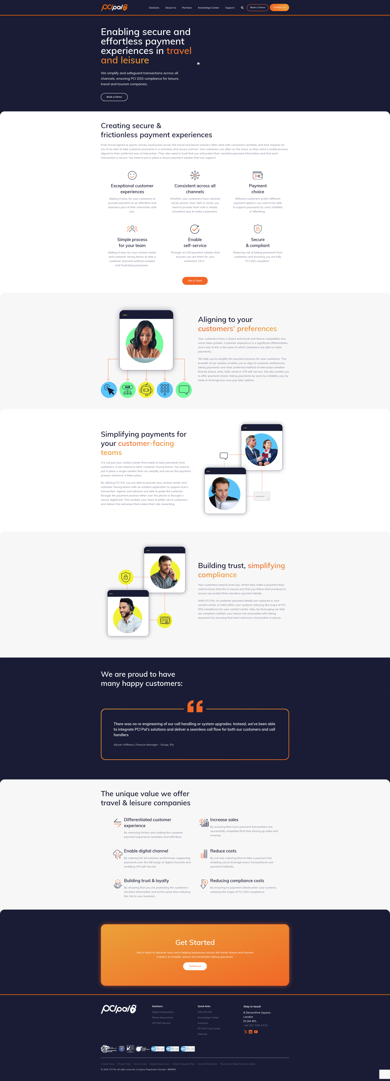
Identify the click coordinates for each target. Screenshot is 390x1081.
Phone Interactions (162, 1018)
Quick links (204, 1006)
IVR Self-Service (161, 1023)
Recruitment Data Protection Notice (237, 1064)
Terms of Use (140, 1064)
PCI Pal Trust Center (209, 1029)
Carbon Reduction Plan (183, 1064)
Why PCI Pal (205, 1012)
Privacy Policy (124, 1064)
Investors (203, 1023)
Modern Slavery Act (159, 1064)
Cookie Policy (107, 1064)
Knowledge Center (208, 1018)
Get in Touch (195, 281)
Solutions (157, 1006)
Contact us (195, 966)
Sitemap (202, 1034)
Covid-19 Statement (207, 1064)
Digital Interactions (163, 1012)
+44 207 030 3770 (255, 1025)
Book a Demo (114, 97)
